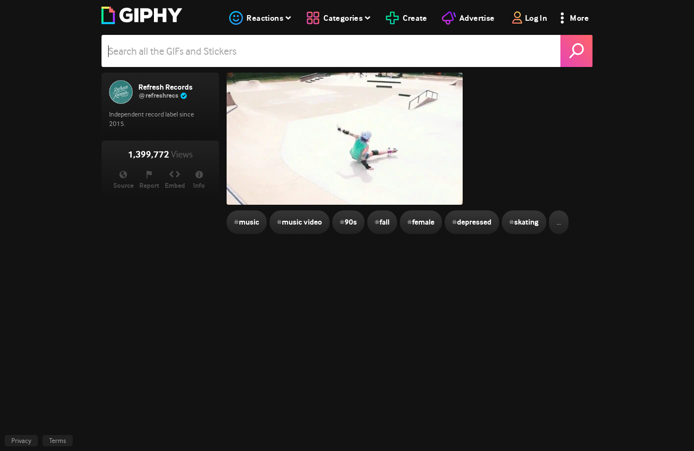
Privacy (21, 440)
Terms (57, 440)
